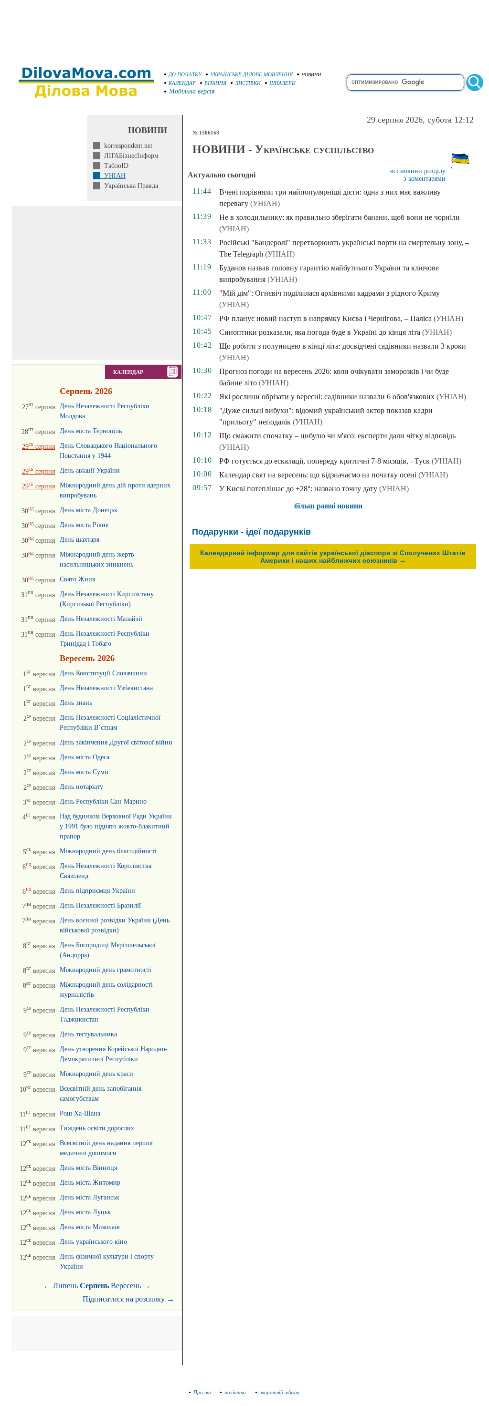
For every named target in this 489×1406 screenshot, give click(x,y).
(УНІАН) (265, 203)
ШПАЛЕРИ (282, 83)
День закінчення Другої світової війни (116, 742)
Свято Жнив (78, 579)
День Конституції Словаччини (103, 673)
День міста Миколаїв (90, 1226)
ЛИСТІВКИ (248, 83)
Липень (65, 1286)
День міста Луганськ (89, 1197)
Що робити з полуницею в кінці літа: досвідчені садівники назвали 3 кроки (342, 346)
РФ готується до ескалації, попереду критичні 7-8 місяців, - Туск (324, 461)
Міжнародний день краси (96, 1073)
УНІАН (113, 175)
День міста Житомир (90, 1182)
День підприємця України (97, 890)
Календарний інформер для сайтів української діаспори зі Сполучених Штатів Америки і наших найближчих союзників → (333, 556)
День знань (76, 702)
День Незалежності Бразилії (100, 905)
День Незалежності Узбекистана (106, 688)
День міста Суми (84, 771)
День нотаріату (81, 786)
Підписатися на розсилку (128, 1299)
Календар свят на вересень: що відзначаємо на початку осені (317, 475)
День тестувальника (88, 1034)
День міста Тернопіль (91, 430)
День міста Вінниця (88, 1167)
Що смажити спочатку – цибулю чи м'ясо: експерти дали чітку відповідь (337, 436)
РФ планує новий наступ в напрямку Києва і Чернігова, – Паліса (325, 318)
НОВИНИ (311, 74)
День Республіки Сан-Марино (103, 801)
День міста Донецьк (88, 510)
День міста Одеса (84, 757)
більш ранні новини (328, 506)
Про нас (202, 1392)
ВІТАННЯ (215, 83)
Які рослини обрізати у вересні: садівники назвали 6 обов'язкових (327, 397)
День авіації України (90, 470)
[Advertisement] (244, 28)
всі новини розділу (418, 171)
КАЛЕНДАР (182, 83)
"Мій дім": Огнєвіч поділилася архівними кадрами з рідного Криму (329, 293)
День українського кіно (93, 1241)
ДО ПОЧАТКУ (185, 74)
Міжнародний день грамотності (105, 969)
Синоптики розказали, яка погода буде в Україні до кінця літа (319, 332)
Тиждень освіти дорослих (97, 1128)
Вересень (126, 1286)
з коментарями (425, 178)
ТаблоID (114, 165)
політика (236, 1392)
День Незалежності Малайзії (101, 618)
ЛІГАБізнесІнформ (129, 155)
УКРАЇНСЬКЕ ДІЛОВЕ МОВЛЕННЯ (251, 74)
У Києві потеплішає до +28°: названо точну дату (298, 489)
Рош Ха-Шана (80, 1113)
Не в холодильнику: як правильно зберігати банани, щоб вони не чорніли (339, 217)
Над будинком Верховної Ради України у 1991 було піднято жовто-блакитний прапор (116, 826)
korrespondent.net (126, 145)
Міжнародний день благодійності (108, 851)
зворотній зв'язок (279, 1392)
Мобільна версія (192, 91)
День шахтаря (79, 539)
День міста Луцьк (85, 1212)
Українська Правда (129, 185)
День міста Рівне (84, 524)
